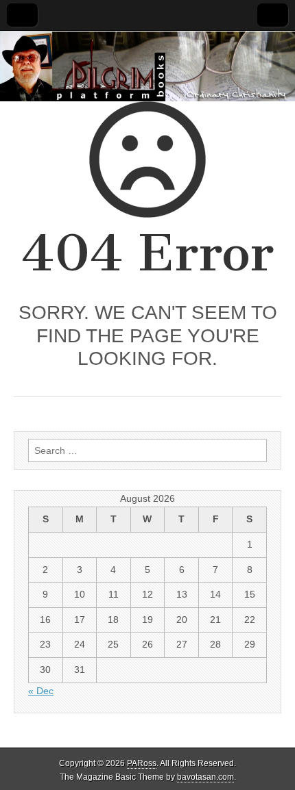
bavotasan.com (205, 777)
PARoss (141, 763)
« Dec (41, 690)
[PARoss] (147, 66)
